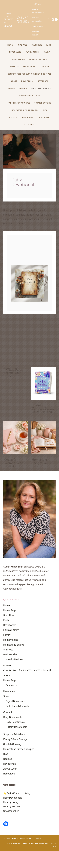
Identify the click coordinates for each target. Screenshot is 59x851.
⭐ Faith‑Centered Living (16, 793)
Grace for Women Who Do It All (13, 462)
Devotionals (15, 52)
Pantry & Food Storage (19, 103)
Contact (23, 88)
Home (10, 45)
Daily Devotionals (12, 717)
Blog (45, 110)
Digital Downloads (15, 701)
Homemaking (18, 59)
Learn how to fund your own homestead (23, 19)
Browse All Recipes (8, 22)
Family (47, 52)
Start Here (37, 45)
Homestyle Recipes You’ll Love (41, 462)
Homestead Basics (38, 59)
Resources (43, 81)
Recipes (13, 117)
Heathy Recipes (14, 659)
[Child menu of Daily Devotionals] (41, 88)
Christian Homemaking (37, 19)
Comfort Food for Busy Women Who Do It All (29, 74)
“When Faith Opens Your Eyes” (13, 372)
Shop (6, 696)
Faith (49, 45)
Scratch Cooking (42, 103)
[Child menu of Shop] (11, 88)
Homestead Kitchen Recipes (25, 110)
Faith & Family (38, 26)
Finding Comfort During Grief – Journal (43, 408)
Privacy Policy (11, 838)
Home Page (22, 45)
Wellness (14, 67)
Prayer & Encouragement (38, 11)
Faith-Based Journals (17, 706)
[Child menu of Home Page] (27, 81)
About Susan (43, 117)
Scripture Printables (36, 33)
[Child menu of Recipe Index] (30, 66)
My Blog (46, 67)
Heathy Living (10, 802)
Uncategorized (11, 811)
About (14, 81)
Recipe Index (10, 654)
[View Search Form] (48, 19)
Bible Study (38, 4)
